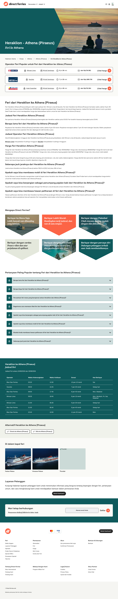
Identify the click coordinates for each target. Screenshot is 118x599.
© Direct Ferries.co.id (10, 588)
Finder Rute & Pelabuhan (12, 551)
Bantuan (90, 543)
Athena (29, 59)
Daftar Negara (9, 543)
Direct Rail (91, 572)
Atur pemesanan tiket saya (68, 543)
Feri (34, 546)
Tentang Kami (9, 572)
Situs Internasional (10, 569)
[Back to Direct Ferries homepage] (15, 4)
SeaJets (40, 141)
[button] (60, 280)
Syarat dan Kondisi (65, 574)
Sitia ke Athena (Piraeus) (44, 431)
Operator (7, 548)
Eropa (22, 59)
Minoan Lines (9, 141)
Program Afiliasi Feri (38, 569)
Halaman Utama (10, 59)
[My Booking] (106, 4)
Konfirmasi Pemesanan (67, 546)
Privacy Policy (64, 572)
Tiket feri (7, 559)
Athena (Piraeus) (41, 59)
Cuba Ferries (92, 569)
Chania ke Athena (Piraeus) (19, 431)
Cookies (62, 569)
